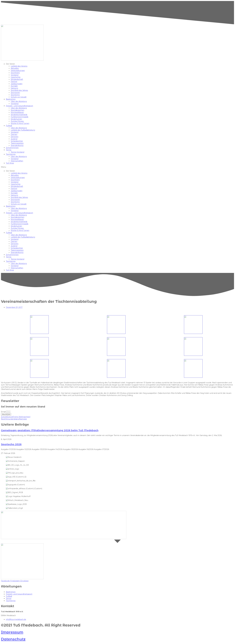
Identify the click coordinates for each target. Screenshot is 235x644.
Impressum (12, 632)
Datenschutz (13, 639)
